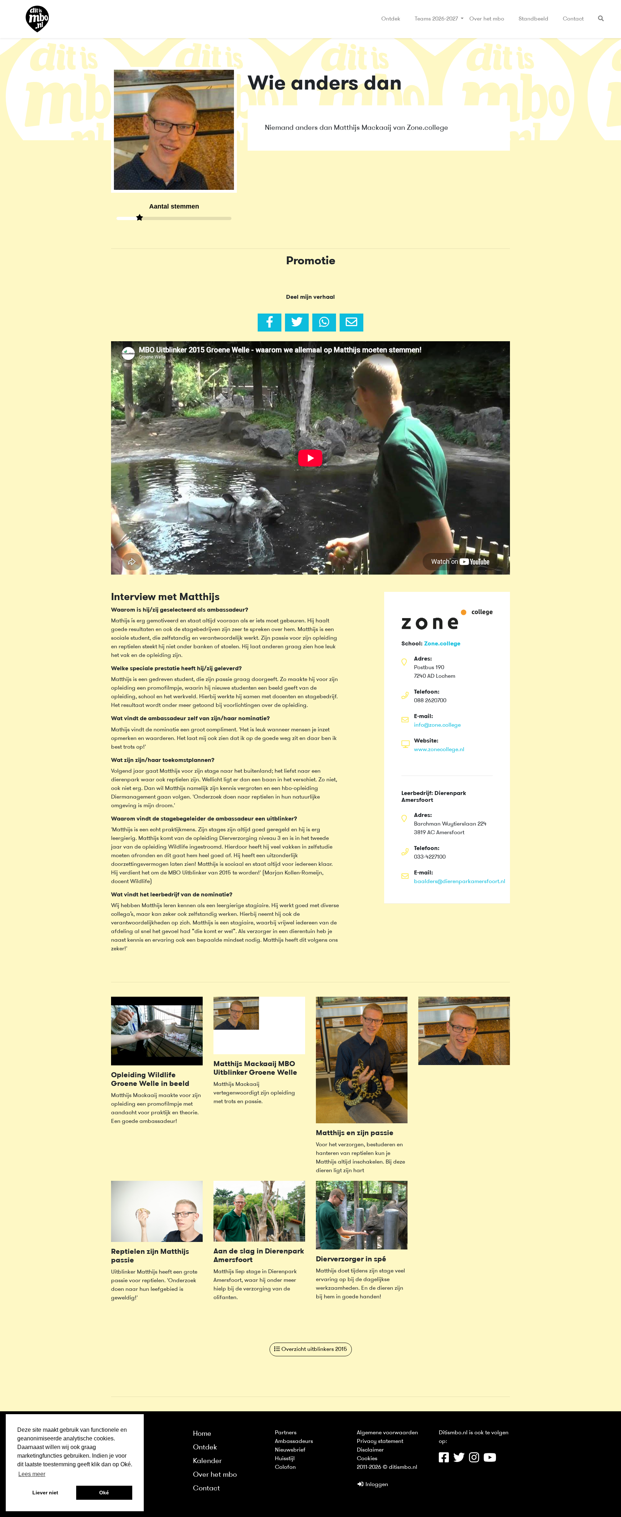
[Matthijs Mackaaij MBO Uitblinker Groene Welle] (259, 1025)
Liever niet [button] (45, 1492)
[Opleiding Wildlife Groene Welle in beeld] (157, 1031)
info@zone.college (437, 725)
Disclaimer (370, 1450)
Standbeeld (533, 19)
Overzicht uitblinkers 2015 (313, 1349)
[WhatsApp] (324, 323)
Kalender (207, 1461)
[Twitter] (297, 323)
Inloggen (376, 1485)
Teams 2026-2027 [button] (437, 19)
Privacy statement (380, 1441)
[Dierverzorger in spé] (362, 1215)
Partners (285, 1433)
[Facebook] (269, 323)
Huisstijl (285, 1459)
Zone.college (442, 644)
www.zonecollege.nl (439, 750)
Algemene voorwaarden (387, 1433)
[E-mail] (351, 323)
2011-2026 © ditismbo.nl (387, 1467)
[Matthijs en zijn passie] (362, 1060)
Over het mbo (486, 19)
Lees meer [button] (31, 1474)
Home (202, 1434)
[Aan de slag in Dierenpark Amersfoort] (259, 1211)
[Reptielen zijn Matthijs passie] (157, 1211)
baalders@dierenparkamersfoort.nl (459, 882)
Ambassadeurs (294, 1441)
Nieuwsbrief (290, 1450)
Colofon (285, 1467)
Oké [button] (104, 1492)
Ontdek (390, 19)
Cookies (367, 1459)
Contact (573, 19)
